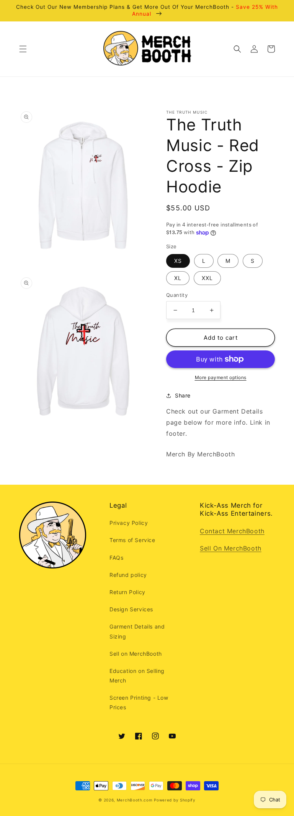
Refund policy (128, 575)
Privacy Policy (128, 523)
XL (177, 278)
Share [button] (183, 395)
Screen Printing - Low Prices (138, 702)
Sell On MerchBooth (230, 548)
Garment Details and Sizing (137, 631)
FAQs (116, 557)
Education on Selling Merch (137, 676)
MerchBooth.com (135, 800)
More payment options (221, 377)
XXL (207, 278)
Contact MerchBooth (232, 531)
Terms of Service (132, 540)
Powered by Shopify (175, 800)
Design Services (131, 609)
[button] (23, 49)
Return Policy (127, 592)
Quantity (177, 295)
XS (178, 260)
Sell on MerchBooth (135, 653)
